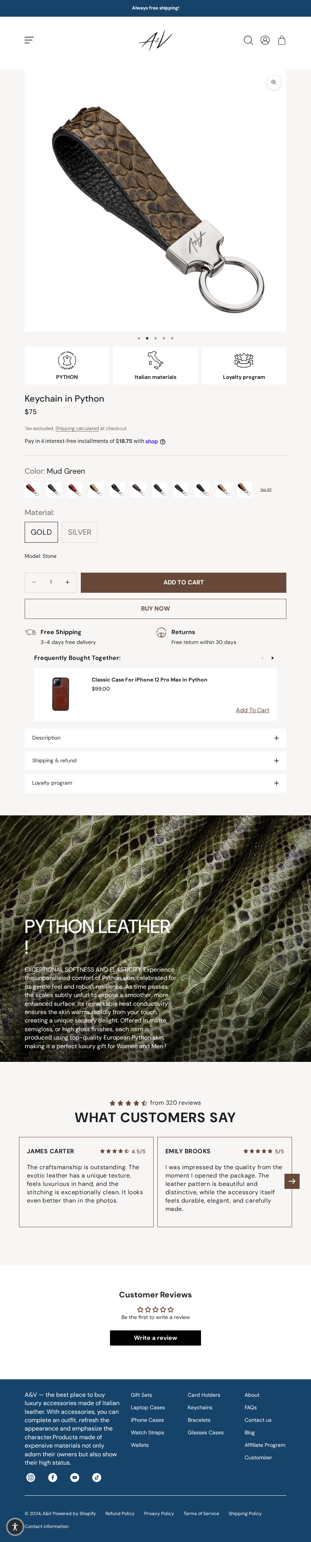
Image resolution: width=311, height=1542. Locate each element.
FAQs (251, 1407)
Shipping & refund (54, 760)
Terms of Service (201, 1514)
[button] (292, 1181)
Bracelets (199, 1419)
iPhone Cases (147, 1419)
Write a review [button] (155, 1338)
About (252, 1394)
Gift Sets (141, 1394)
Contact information (47, 1526)
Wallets (140, 1445)
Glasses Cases (206, 1432)
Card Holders (204, 1394)
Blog (250, 1432)
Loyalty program (52, 782)
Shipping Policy (245, 1514)
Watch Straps (147, 1432)
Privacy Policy (159, 1514)
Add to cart (183, 582)
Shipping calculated (77, 428)
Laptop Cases (148, 1407)
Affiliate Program (265, 1445)
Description (46, 737)
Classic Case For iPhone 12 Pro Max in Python (149, 679)
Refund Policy (120, 1514)
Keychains (200, 1407)
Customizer (258, 1457)
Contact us (258, 1419)
